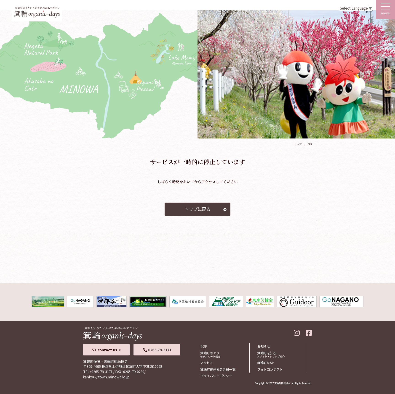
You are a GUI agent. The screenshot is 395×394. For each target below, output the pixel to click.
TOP (203, 346)
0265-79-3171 (159, 349)
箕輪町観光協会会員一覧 (217, 369)
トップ (298, 144)
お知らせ (263, 346)
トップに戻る (197, 209)
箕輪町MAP (265, 362)
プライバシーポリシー (216, 375)
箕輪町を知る (271, 354)
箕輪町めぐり (210, 354)
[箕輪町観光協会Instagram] (297, 332)
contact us (107, 349)
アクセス (206, 362)
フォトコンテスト (270, 369)
